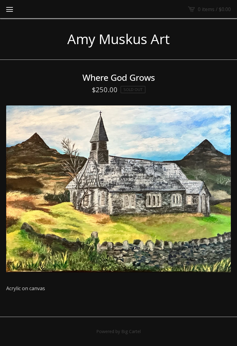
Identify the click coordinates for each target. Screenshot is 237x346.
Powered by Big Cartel (118, 331)
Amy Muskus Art (118, 39)
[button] (9, 9)
